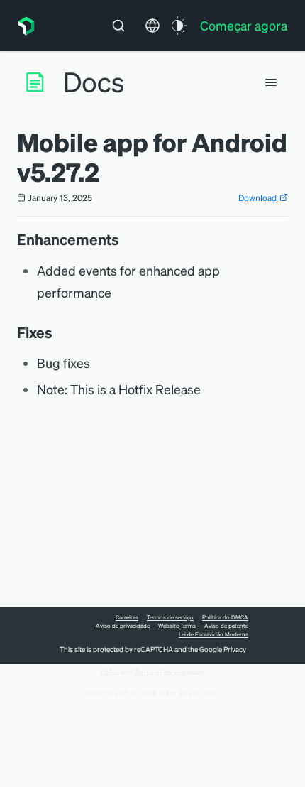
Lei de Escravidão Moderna (213, 634)
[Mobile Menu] (271, 82)
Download (257, 197)
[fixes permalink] (59, 332)
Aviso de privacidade (123, 625)
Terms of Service (160, 671)
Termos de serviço (170, 617)
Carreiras (127, 617)
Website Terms (177, 625)
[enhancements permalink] (126, 239)
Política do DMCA (225, 617)
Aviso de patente (226, 625)
